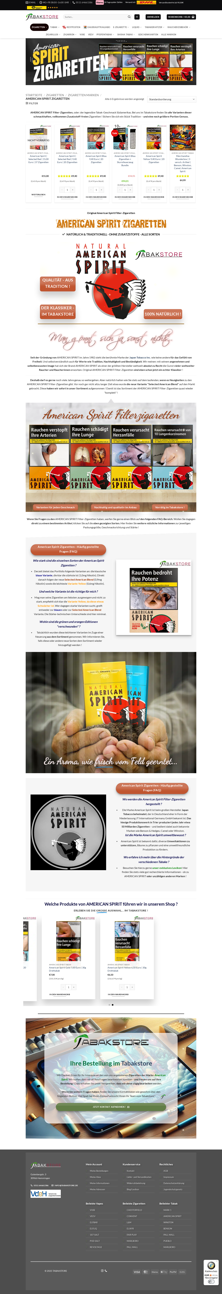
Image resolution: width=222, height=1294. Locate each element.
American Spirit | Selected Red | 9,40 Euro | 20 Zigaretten (67, 159)
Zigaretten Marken (83, 95)
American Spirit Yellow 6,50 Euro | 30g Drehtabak (140, 969)
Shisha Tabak (125, 34)
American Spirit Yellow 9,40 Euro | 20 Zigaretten (153, 159)
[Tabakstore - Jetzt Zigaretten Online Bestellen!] (42, 17)
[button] (137, 17)
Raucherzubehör (178, 27)
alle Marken (168, 34)
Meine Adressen (97, 1189)
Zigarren (68, 34)
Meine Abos (95, 1177)
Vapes (99, 1203)
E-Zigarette (120, 27)
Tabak (53, 27)
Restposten (73, 27)
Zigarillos (52, 34)
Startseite (34, 95)
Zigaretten (38, 27)
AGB (165, 1171)
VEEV (90, 34)
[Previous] (31, 961)
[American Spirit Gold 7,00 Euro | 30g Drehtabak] (82, 942)
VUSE (82, 34)
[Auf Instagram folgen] (102, 1271)
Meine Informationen (99, 1183)
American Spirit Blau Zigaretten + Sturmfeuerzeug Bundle (125, 160)
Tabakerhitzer (153, 27)
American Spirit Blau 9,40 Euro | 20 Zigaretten (96, 159)
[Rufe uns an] (106, 1271)
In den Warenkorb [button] (67, 197)
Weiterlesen (38, 194)
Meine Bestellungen (99, 1171)
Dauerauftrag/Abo (98, 27)
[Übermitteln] (129, 17)
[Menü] (217, 1262)
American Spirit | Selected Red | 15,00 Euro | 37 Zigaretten (38, 159)
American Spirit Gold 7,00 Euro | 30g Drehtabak (81, 969)
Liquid (136, 27)
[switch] (211, 1282)
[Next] (191, 961)
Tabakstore (136, 1063)
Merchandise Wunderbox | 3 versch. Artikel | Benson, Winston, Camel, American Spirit (182, 164)
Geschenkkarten (148, 34)
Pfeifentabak (104, 34)
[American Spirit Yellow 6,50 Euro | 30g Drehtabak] (141, 942)
